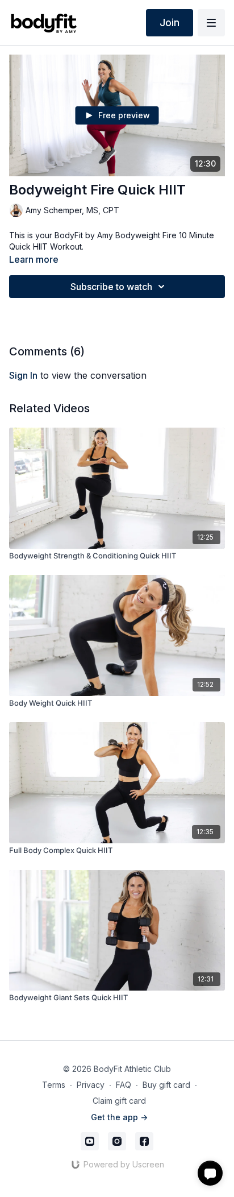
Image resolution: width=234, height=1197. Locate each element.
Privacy (91, 1085)
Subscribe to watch (111, 286)
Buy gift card (166, 1085)
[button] (210, 1173)
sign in (23, 375)
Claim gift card (119, 1100)
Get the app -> (119, 1117)
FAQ (123, 1085)
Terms (53, 1085)
